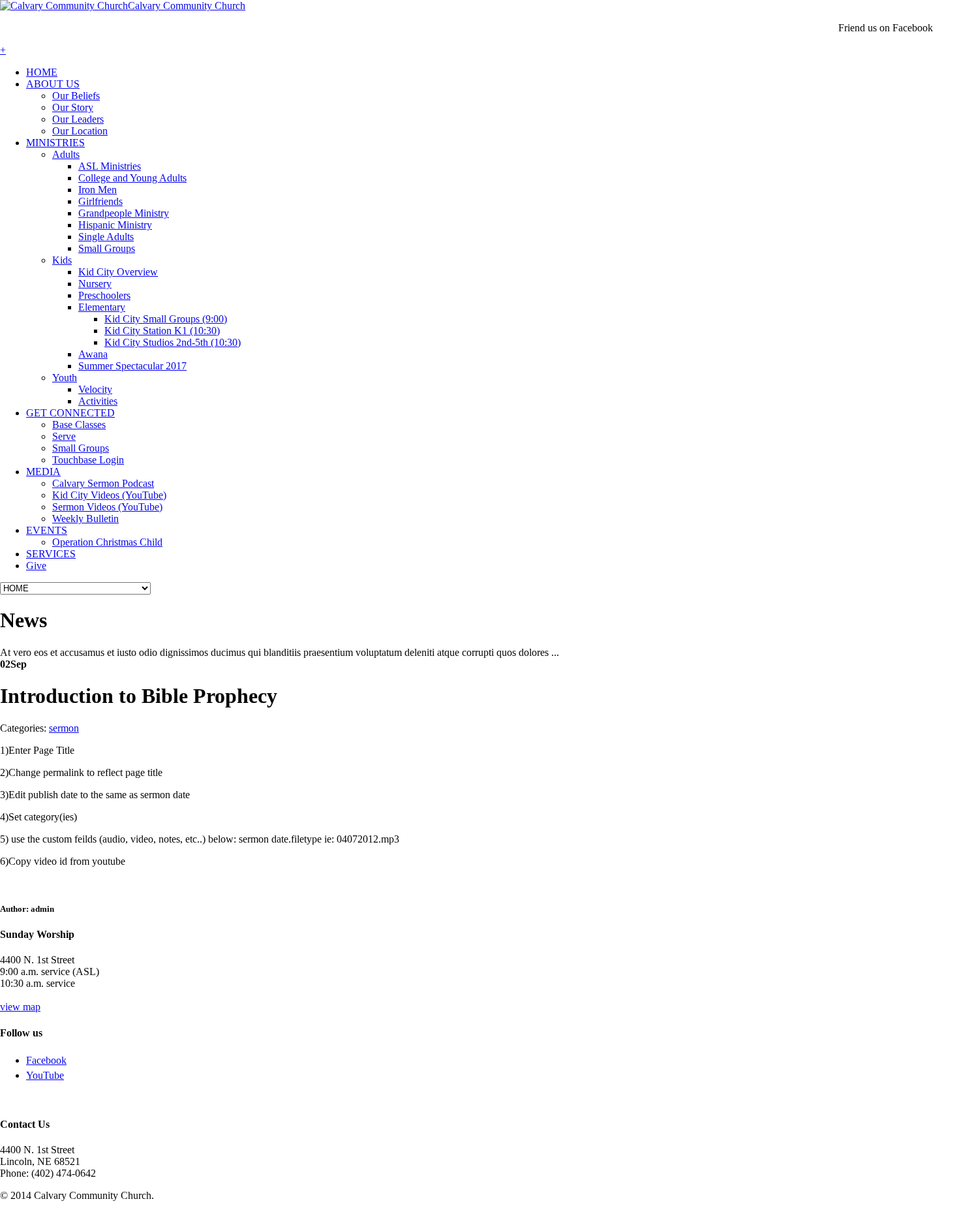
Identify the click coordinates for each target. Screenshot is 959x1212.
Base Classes (79, 424)
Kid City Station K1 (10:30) (162, 330)
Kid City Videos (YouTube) (109, 495)
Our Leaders (78, 119)
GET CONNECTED (70, 412)
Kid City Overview (118, 271)
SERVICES (51, 553)
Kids (62, 260)
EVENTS (46, 530)
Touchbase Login (88, 459)
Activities (97, 401)
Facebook (46, 1060)
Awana (93, 354)
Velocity (95, 389)
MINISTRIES (55, 142)
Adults (66, 154)
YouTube (45, 1075)
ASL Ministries (109, 166)
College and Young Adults (132, 177)
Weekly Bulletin (85, 518)
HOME (41, 72)
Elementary (101, 307)
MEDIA (43, 471)
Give (36, 565)
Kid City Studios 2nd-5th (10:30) (172, 342)
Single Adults (106, 236)
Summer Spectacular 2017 (132, 365)
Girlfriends (100, 201)
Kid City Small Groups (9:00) (165, 318)
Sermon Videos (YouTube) (107, 506)
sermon (64, 728)
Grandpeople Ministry (123, 213)
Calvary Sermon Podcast (103, 483)
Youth (64, 377)
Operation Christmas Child (107, 542)
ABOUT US (53, 83)
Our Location (80, 130)
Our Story (72, 107)
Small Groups (106, 248)
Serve (64, 436)
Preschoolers (104, 295)
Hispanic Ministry (115, 224)
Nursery (95, 283)
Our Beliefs (76, 95)
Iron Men (97, 189)
